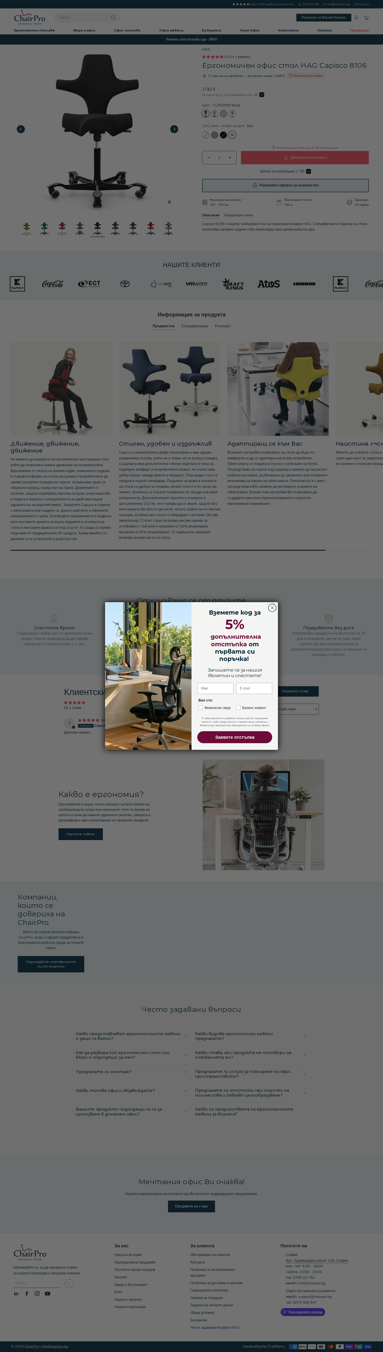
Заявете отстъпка (234, 737)
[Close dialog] (272, 608)
